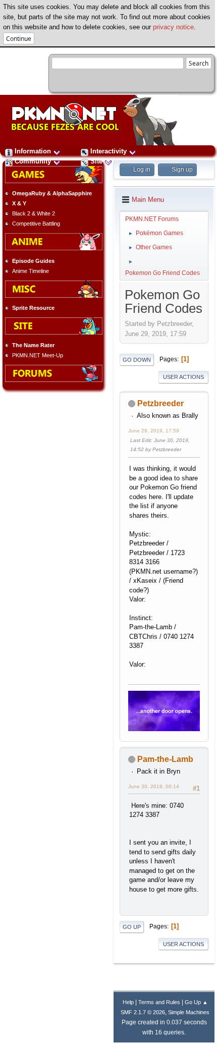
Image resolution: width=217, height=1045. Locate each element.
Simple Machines (188, 1012)
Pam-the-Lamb (165, 759)
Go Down (137, 360)
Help (128, 1002)
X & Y (19, 203)
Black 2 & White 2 (33, 213)
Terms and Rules (159, 1002)
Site (96, 161)
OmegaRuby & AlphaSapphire (52, 193)
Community (33, 161)
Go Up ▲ (196, 1002)
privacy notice (173, 27)
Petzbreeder (160, 403)
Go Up (132, 927)
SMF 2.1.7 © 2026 (143, 1012)
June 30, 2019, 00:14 (153, 786)
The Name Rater (33, 345)
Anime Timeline (30, 271)
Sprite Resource (33, 308)
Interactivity (108, 151)
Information (33, 151)
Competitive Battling (36, 224)
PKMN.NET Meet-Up (37, 355)
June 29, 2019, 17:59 (153, 430)
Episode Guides (33, 261)
